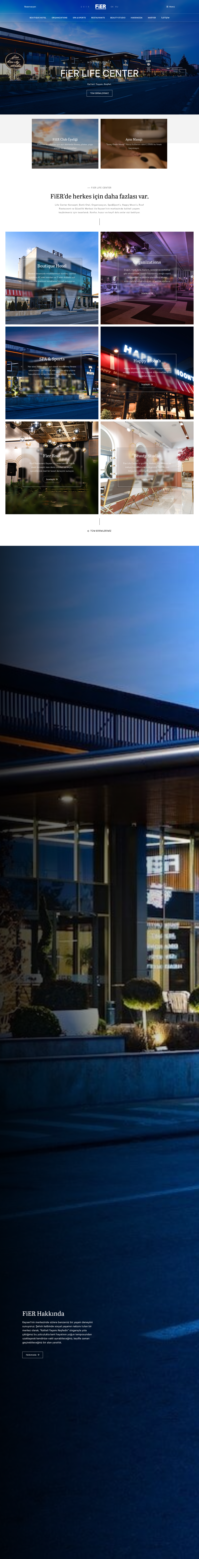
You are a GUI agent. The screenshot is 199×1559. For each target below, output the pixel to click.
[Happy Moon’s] (147, 373)
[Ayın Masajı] (134, 144)
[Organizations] (147, 278)
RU (116, 6)
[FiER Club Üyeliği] (65, 144)
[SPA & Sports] (51, 373)
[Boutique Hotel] (51, 278)
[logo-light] (100, 6)
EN (112, 6)
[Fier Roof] (51, 467)
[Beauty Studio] (147, 467)
